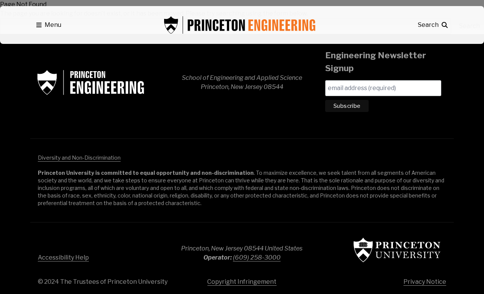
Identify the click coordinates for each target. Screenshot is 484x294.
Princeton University (397, 250)
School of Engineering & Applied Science (90, 82)
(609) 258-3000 (257, 257)
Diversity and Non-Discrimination (79, 157)
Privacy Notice (424, 281)
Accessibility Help (63, 257)
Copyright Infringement (241, 281)
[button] (48, 25)
